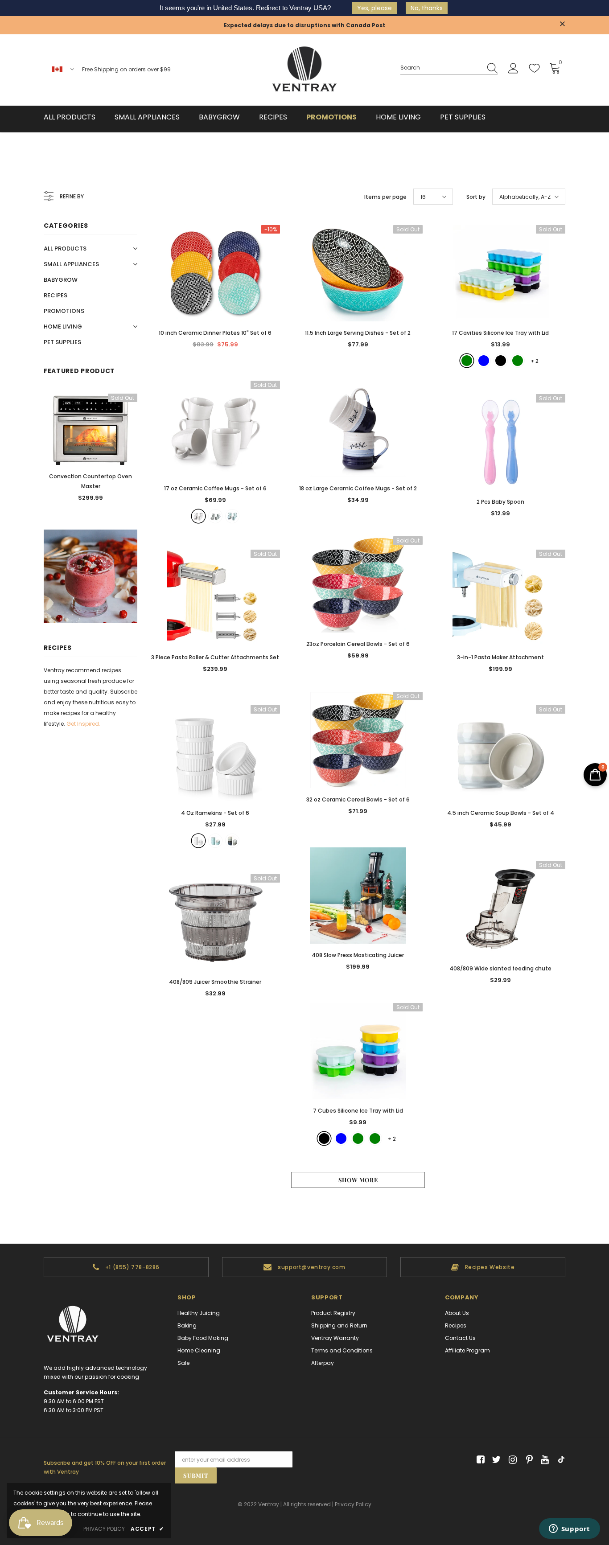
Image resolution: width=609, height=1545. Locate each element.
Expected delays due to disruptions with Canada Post (304, 25)
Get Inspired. (83, 723)
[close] (562, 24)
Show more (358, 1179)
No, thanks (427, 8)
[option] (90, 450)
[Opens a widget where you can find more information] (569, 1529)
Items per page (385, 197)
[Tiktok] (559, 1459)
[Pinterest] (527, 1459)
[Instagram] (511, 1459)
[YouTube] (543, 1459)
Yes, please (374, 8)
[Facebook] (479, 1459)
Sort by (476, 197)
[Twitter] (495, 1459)
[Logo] (304, 70)
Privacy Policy (353, 1504)
